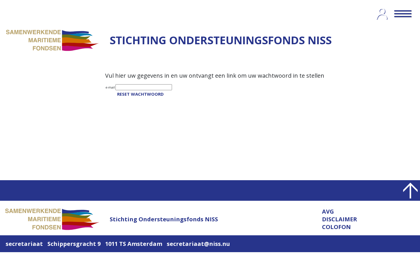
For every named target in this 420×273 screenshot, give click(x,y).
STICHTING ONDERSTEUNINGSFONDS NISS (221, 40)
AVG (328, 211)
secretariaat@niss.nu (198, 244)
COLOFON (336, 227)
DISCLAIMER (339, 219)
